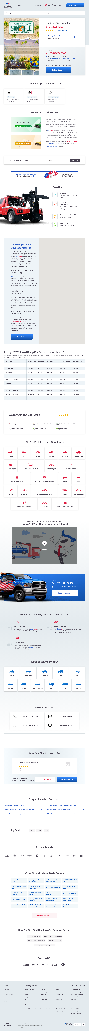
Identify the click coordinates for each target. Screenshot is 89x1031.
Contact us (38, 5)
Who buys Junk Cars (8, 994)
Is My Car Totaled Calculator (31, 1011)
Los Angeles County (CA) (77, 997)
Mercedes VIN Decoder (76, 1008)
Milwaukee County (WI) (76, 992)
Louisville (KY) (59, 997)
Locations (19, 5)
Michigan (27, 997)
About (26, 5)
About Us (6, 1001)
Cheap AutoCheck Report (46, 1008)
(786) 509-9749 (55, 5)
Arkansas (27, 994)
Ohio (26, 999)
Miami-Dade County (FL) (77, 994)
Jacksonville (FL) (44, 992)
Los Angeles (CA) (44, 994)
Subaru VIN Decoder (76, 1013)
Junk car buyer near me (51, 146)
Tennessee (27, 992)
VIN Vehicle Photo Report (62, 1008)
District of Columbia (29, 989)
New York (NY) (59, 999)
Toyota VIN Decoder (76, 1016)
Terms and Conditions (21, 1027)
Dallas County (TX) (75, 989)
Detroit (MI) (58, 992)
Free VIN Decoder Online (61, 1011)
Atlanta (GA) (59, 989)
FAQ (31, 5)
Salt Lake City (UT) (60, 994)
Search (74, 160)
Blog (5, 999)
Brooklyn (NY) (43, 999)
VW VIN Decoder (75, 1011)
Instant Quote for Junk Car (56, 143)
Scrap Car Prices (7, 992)
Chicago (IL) (43, 989)
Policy (27, 1027)
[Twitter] (83, 1024)
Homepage (6, 989)
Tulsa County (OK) (75, 999)
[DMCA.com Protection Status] (77, 1024)
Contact (6, 1004)
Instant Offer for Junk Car (30, 1008)
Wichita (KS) (43, 997)
